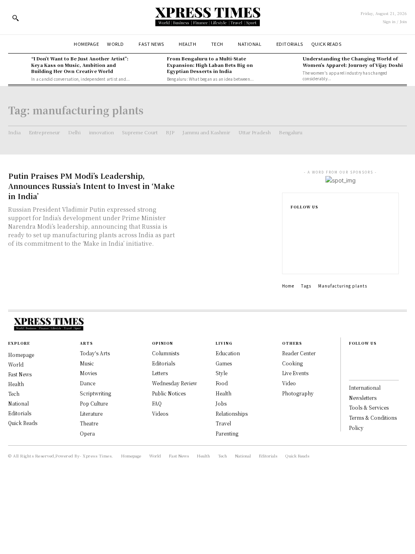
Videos (160, 413)
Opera (87, 433)
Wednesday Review (174, 383)
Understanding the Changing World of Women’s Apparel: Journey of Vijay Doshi (353, 61)
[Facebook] (293, 220)
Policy (356, 427)
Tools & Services (369, 407)
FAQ (157, 403)
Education (228, 353)
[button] (15, 18)
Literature (91, 413)
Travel (223, 423)
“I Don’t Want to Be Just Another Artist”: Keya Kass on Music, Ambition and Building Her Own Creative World (79, 64)
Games (224, 363)
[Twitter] (293, 259)
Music (87, 363)
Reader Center (299, 353)
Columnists (165, 353)
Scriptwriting (95, 393)
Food (222, 383)
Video (289, 383)
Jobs (221, 403)
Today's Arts (95, 353)
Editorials (163, 363)
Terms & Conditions (373, 417)
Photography (298, 393)
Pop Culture (94, 403)
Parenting (227, 433)
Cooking (292, 363)
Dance (87, 383)
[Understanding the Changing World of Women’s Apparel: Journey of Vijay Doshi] (288, 65)
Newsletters (362, 397)
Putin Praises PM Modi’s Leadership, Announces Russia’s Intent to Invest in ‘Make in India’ (91, 185)
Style (221, 372)
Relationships (232, 413)
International (365, 387)
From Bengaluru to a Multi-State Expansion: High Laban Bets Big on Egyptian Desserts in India (210, 64)
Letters (160, 372)
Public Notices (169, 393)
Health (223, 393)
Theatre (89, 423)
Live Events (295, 372)
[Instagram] (293, 233)
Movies (88, 372)
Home (288, 286)
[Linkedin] (293, 246)
